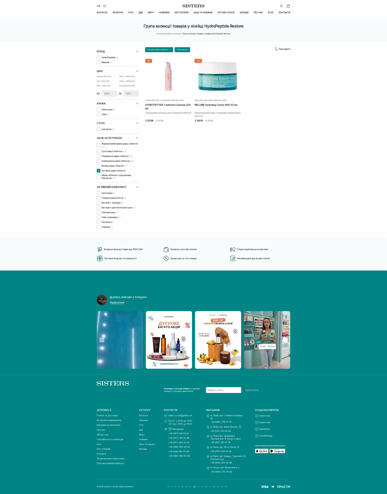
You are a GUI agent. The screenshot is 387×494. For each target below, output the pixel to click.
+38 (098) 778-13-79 (220, 422)
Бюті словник (103, 449)
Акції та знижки (147, 444)
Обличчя (143, 420)
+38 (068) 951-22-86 (178, 451)
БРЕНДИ (244, 12)
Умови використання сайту (111, 458)
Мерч (142, 434)
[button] (159, 49)
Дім (141, 429)
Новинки (143, 439)
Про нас (101, 429)
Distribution (264, 429)
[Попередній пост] (101, 340)
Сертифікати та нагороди (110, 439)
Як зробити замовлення (109, 420)
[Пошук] (105, 6)
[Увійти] (281, 6)
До (120, 93)
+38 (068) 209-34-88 (221, 462)
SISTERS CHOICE (226, 12)
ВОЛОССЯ (102, 12)
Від (98, 93)
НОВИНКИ (164, 12)
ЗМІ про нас (103, 434)
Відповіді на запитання (108, 425)
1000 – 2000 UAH (126, 76)
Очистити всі (182, 49)
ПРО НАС (258, 12)
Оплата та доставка (107, 415)
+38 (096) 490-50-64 (179, 456)
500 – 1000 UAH (104, 86)
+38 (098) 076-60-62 (221, 471)
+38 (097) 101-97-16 (220, 442)
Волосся (143, 415)
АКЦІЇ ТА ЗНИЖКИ (203, 12)
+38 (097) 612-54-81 (178, 433)
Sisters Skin (264, 422)
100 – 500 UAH (103, 81)
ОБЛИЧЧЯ (117, 12)
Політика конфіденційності (110, 463)
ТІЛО (130, 12)
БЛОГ (271, 12)
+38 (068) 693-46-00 (179, 447)
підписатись (252, 390)
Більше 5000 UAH (127, 86)
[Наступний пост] (285, 340)
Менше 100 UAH (104, 76)
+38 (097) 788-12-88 (178, 438)
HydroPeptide (152, 100)
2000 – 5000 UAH (127, 81)
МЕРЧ (151, 12)
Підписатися (117, 302)
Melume (198, 100)
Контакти (101, 453)
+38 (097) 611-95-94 (220, 431)
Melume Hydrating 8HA (215, 100)
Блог (99, 444)
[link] (288, 6)
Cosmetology (265, 435)
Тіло (141, 425)
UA (99, 5)
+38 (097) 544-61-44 (220, 451)
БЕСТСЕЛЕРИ (182, 12)
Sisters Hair (264, 415)
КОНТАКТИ (284, 12)
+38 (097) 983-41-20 (178, 442)
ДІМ (140, 12)
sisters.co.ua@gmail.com (180, 415)
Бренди (143, 449)
